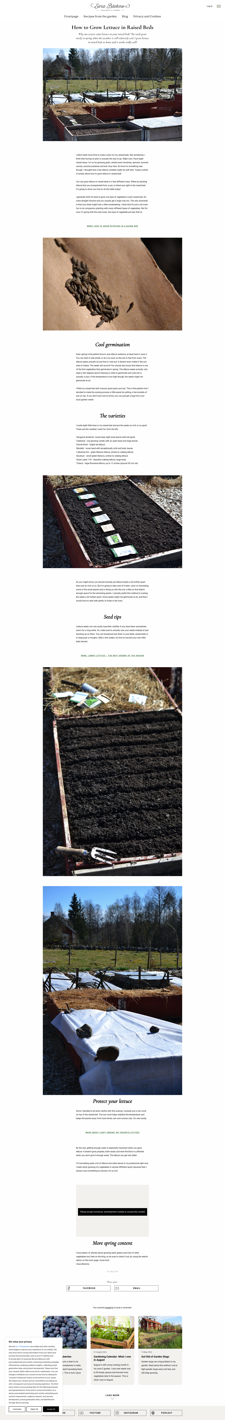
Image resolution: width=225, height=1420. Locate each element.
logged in (109, 1307)
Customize (17, 1409)
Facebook (89, 1288)
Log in (210, 6)
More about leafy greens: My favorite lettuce (112, 1132)
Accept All (51, 1409)
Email (137, 1288)
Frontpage (71, 16)
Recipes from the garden (100, 16)
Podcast (166, 1413)
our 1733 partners (22, 1346)
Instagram (131, 1413)
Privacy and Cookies (147, 16)
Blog (125, 16)
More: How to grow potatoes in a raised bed (112, 226)
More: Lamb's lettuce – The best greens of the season (112, 656)
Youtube (95, 1413)
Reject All (34, 1409)
